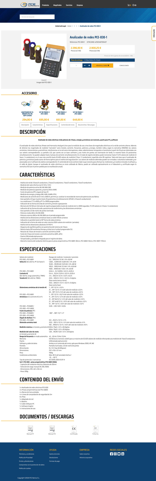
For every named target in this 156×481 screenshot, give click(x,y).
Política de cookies (25, 468)
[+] (89, 65)
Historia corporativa (86, 457)
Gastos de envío (54, 454)
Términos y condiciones (26, 454)
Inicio (69, 26)
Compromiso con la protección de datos (31, 465)
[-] (84, 65)
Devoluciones (53, 457)
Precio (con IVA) (94, 51)
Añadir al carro (102, 65)
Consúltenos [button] (124, 65)
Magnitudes (57, 5)
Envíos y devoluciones (26, 461)
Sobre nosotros (85, 454)
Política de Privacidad (25, 457)
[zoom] (43, 80)
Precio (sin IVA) (76, 51)
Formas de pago (54, 461)
